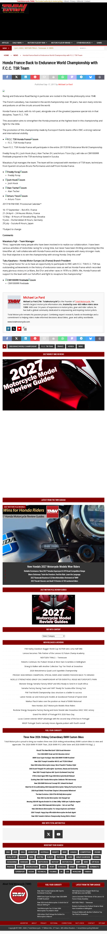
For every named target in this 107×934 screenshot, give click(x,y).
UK (61, 872)
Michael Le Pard (65, 84)
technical (42, 872)
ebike (31, 857)
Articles (5, 43)
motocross (43, 862)
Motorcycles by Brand (60, 43)
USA (67, 872)
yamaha (88, 872)
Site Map (102, 923)
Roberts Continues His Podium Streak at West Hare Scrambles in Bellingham (53, 662)
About (66, 1)
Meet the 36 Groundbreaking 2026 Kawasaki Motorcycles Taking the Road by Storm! (53, 787)
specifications (32, 867)
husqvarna (12, 862)
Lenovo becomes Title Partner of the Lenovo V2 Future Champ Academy (53, 653)
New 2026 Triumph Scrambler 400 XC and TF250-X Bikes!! (53, 761)
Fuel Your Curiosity (53, 730)
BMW (64, 852)
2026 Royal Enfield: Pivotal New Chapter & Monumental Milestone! (53, 791)
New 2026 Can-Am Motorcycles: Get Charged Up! (53, 798)
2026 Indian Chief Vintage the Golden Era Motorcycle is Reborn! (50, 915)
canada (73, 852)
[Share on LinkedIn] (25, 77)
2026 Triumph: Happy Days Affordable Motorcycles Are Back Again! (53, 812)
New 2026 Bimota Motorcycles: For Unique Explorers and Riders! (53, 809)
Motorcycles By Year (36, 43)
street (72, 867)
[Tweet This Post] (16, 77)
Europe (50, 857)
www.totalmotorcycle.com (19, 321)
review (19, 867)
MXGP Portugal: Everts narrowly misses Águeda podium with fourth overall (53, 723)
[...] (93, 744)
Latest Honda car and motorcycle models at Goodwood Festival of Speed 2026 (53, 697)
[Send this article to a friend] (44, 77)
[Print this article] (53, 77)
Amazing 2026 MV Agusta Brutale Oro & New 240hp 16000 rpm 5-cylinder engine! (53, 802)
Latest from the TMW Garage (53, 500)
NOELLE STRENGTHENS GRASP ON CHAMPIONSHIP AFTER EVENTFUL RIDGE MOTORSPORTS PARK (53, 679)
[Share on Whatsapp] (62, 77)
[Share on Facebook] (7, 77)
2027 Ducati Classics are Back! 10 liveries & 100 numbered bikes (54, 581)
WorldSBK (77, 872)
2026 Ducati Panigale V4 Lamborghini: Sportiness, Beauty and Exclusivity (53, 769)
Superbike (82, 867)
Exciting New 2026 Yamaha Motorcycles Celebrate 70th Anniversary (53, 780)
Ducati (23, 857)
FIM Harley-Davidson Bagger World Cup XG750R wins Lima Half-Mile (53, 649)
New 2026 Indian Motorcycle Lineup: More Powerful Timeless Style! (53, 765)
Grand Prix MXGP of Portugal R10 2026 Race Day (53, 714)
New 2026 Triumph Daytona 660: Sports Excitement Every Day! (53, 772)
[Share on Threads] (99, 77)
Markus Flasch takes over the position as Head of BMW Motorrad (53, 701)
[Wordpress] (8, 329)
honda (71, 346)
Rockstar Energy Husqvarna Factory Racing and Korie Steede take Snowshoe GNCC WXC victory (53, 710)
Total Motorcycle (82, 301)
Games (99, 43)
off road (95, 862)
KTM (33, 862)
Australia (45, 852)
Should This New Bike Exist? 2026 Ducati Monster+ (53, 750)
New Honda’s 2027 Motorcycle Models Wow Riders (53, 566)
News (81, 346)
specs (43, 867)
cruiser (97, 852)
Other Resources (84, 43)
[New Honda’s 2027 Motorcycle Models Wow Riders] (53, 561)
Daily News (17, 43)
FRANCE (60, 346)
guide (70, 857)
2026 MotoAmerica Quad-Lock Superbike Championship (53, 670)
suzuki (31, 872)
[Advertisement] (67, 21)
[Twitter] (14, 329)
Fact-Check (79, 923)
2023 (15, 852)
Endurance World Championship (23, 346)
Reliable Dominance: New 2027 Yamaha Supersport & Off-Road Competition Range (54, 571)
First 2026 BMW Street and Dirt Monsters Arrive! (54, 754)
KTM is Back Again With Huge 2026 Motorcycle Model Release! (53, 776)
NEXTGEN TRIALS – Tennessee (53, 657)
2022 (8, 852)
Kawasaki (24, 862)
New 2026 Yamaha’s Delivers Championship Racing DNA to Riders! (53, 816)
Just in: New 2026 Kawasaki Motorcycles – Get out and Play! (53, 805)
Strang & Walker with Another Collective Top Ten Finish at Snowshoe (53, 666)
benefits (55, 852)
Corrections (67, 923)
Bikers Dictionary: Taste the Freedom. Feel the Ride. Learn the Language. (54, 574)
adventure (32, 852)
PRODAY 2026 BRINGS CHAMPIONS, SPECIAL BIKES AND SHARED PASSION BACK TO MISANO (53, 675)
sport (51, 867)
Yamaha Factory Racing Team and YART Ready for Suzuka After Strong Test (53, 688)
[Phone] (25, 329)
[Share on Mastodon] (72, 77)
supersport (20, 872)
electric (40, 857)
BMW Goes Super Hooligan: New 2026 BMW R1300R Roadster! (54, 758)
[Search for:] (91, 48)
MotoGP (55, 862)
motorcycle (67, 862)
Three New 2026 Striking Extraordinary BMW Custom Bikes (53, 737)
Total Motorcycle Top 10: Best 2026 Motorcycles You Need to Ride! (49, 909)
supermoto (94, 867)
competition (85, 852)
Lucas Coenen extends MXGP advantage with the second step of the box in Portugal (53, 718)
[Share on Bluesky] (90, 77)
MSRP (78, 862)
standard (62, 867)
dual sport (11, 857)
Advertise (24, 923)
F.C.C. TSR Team (47, 346)
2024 (22, 852)
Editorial (80, 1)
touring (53, 872)
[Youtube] (19, 329)
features (60, 857)
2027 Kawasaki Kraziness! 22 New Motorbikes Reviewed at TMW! (54, 578)
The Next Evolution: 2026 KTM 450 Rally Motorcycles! (53, 794)
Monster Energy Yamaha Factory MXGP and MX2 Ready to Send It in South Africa (53, 683)
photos (10, 867)
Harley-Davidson (83, 857)
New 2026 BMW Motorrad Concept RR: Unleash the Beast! (53, 783)
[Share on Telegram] (81, 77)
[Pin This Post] (35, 77)
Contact (87, 1)
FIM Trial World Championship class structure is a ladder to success (53, 692)
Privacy (72, 1)
